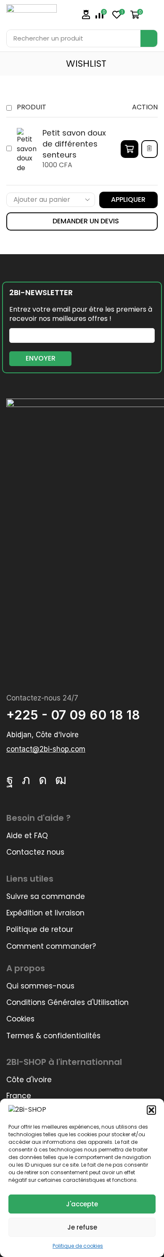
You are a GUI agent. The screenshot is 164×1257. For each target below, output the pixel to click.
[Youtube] (60, 780)
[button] (151, 1110)
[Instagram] (43, 780)
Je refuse (82, 1227)
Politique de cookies (78, 1245)
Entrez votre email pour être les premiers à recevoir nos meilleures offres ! (80, 314)
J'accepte (82, 1204)
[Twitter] (26, 780)
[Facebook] (9, 780)
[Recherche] (148, 38)
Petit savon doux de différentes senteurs (74, 144)
